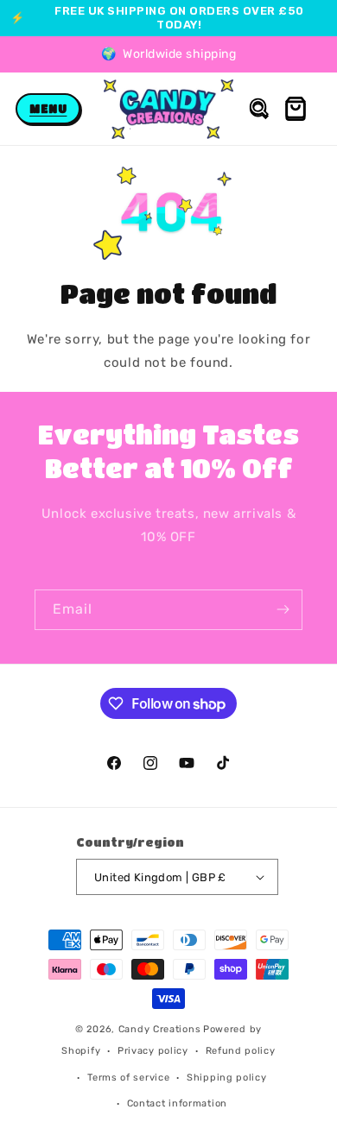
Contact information (177, 1103)
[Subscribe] (283, 609)
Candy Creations (159, 1029)
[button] (48, 108)
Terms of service (128, 1077)
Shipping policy (227, 1077)
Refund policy (241, 1050)
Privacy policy (153, 1050)
